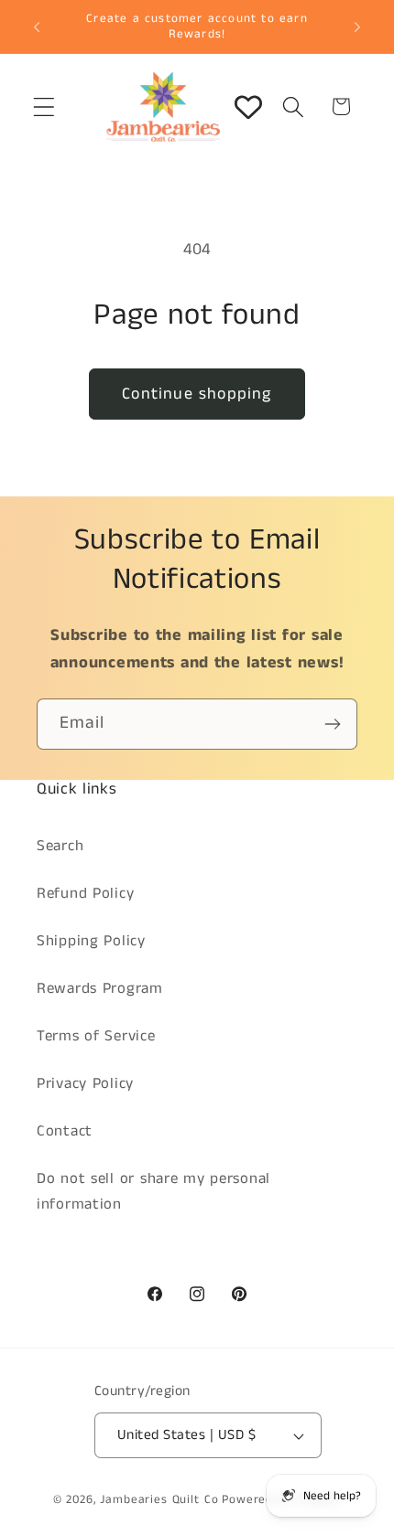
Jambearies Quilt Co (159, 1499)
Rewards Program (100, 988)
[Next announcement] (357, 26)
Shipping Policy (91, 941)
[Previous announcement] (36, 26)
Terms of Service (96, 1036)
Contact (65, 1131)
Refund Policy (85, 893)
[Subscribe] (332, 724)
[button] (44, 106)
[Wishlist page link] (248, 107)
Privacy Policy (85, 1083)
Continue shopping (196, 394)
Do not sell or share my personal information (153, 1191)
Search (60, 846)
